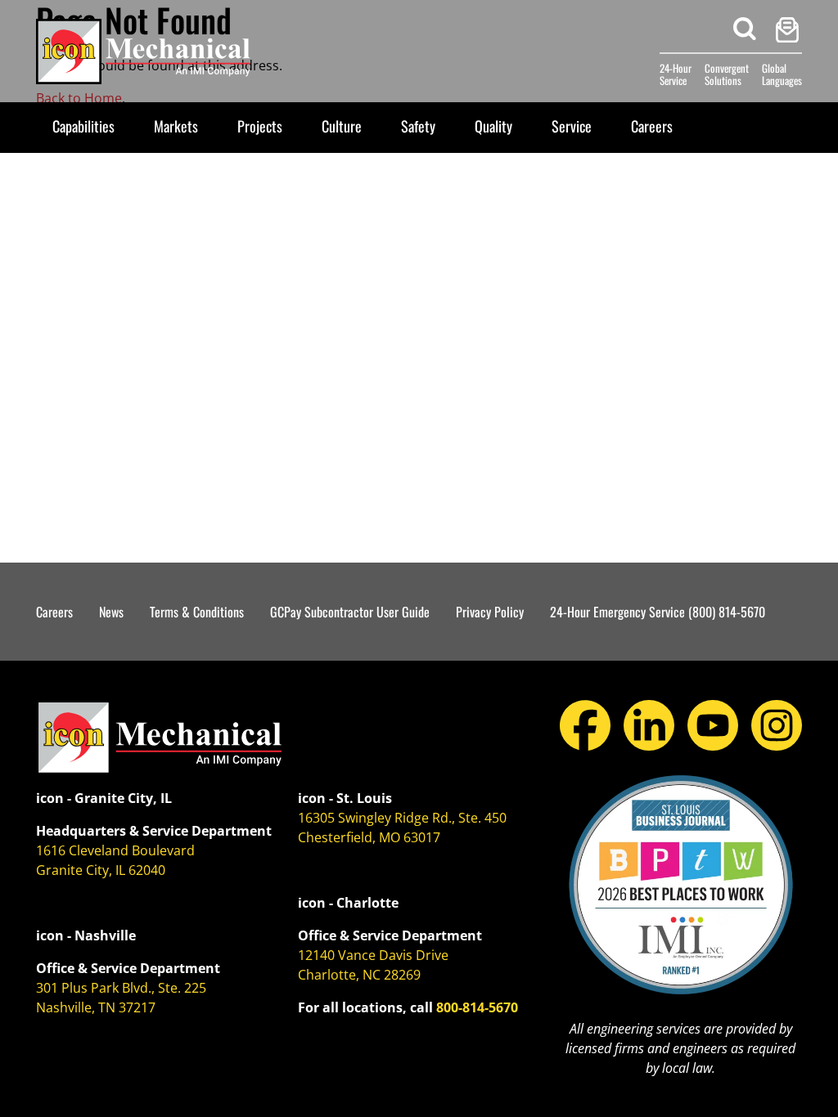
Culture (342, 126)
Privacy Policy (490, 611)
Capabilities (83, 126)
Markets (176, 126)
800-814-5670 (477, 1007)
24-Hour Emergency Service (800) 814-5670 (657, 611)
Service (572, 126)
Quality (493, 126)
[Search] (744, 29)
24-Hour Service (676, 74)
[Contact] (787, 30)
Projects (259, 126)
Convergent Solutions (727, 74)
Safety (418, 126)
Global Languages (782, 74)
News (111, 611)
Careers (652, 126)
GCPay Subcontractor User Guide (350, 611)
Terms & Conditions (197, 611)
